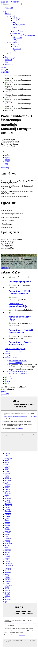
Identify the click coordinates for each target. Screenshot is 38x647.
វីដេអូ (6, 62)
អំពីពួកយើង (8, 60)
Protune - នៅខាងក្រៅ (15, 363)
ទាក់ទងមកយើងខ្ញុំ (10, 64)
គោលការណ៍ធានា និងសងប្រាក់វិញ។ (15, 349)
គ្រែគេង (15, 51)
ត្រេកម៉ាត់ (16, 40)
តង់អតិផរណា (17, 18)
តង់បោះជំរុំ (12, 16)
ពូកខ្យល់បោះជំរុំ (17, 38)
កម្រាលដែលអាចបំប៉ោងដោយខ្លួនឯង (24, 35)
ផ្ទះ (5, 12)
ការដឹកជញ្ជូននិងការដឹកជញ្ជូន (13, 351)
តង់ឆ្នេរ (15, 27)
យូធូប (6, 164)
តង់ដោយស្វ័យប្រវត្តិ (19, 25)
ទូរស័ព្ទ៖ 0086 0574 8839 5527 (10, 2)
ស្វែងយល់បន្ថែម (5, 268)
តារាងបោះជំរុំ (17, 49)
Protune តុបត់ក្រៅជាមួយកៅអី (20, 282)
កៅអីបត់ (15, 46)
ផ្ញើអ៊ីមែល (3, 392)
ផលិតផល (8, 14)
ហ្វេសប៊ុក (7, 157)
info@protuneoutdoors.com (18, 361)
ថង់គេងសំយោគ (18, 31)
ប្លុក (6, 55)
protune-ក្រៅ (5, 394)
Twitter (7, 162)
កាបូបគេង (12, 29)
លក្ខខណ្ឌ (7, 353)
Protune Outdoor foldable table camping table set (20, 292)
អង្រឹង (10, 53)
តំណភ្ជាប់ (7, 160)
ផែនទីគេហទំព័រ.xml (11, 357)
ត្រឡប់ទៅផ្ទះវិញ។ (6, 72)
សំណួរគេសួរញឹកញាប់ (11, 57)
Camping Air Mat (14, 33)
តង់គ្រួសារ (16, 23)
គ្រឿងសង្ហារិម (13, 42)
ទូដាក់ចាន (16, 44)
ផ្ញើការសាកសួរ (5, 167)
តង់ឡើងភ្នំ (16, 20)
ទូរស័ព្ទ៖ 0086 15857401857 (18, 373)
